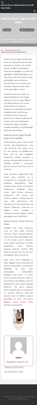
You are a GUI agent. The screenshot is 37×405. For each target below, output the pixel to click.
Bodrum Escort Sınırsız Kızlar (18, 302)
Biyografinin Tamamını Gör (17, 362)
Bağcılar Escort (15, 263)
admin (8, 30)
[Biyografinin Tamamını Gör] (29, 362)
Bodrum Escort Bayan (9, 39)
